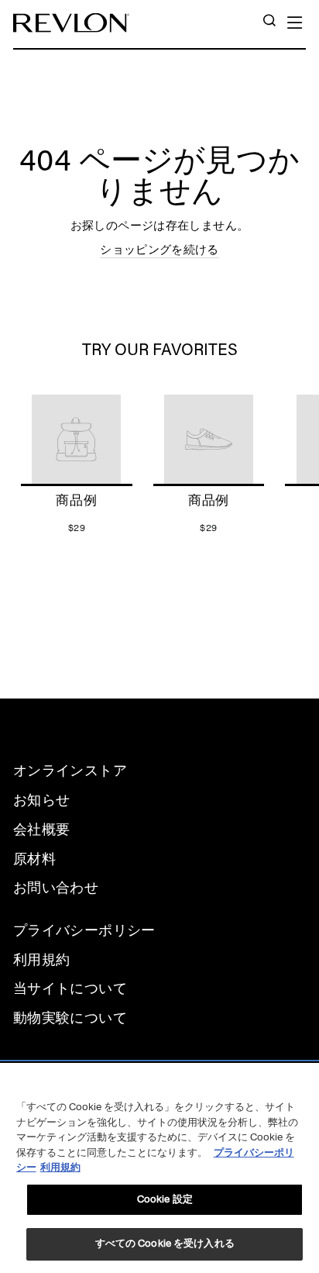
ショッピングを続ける (159, 249)
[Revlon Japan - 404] (71, 23)
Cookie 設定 (165, 1199)
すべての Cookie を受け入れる (165, 1244)
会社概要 (41, 829)
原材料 (34, 859)
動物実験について (70, 1018)
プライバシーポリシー (84, 930)
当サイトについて (70, 988)
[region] (159, 1168)
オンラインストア (70, 770)
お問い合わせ (55, 887)
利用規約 (41, 959)
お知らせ (41, 800)
